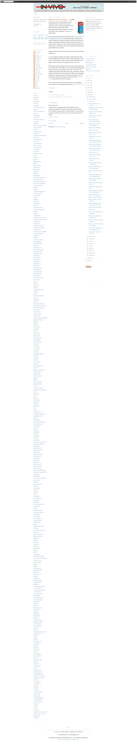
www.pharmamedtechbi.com (68, 739)
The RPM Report (89, 60)
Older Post (81, 123)
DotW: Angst (91, 209)
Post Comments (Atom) (60, 126)
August (90, 239)
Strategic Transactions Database (93, 70)
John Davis (36, 62)
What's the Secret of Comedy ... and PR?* (62, 20)
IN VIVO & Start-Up (90, 58)
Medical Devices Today (91, 66)
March (90, 250)
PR (62, 96)
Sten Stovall (36, 78)
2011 (88, 87)
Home (35, 14)
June (90, 243)
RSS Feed (36, 26)
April (90, 248)
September (91, 236)
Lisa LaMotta (37, 66)
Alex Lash (36, 54)
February (91, 253)
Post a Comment (52, 121)
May (90, 246)
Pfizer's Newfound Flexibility (95, 197)
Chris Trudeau (37, 60)
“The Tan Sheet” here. (79, 84)
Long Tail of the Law (93, 152)
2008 (88, 94)
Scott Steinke (37, 76)
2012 (88, 85)
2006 (88, 260)
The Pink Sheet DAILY (91, 64)
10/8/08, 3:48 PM (53, 117)
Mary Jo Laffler (37, 72)
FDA (54, 96)
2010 (88, 90)
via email (92, 30)
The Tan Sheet (68, 96)
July (90, 241)
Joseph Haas (37, 64)
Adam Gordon (37, 52)
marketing (58, 96)
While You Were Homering (94, 127)
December (91, 97)
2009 (88, 92)
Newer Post (51, 123)
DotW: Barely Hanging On (94, 194)
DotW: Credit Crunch (93, 130)
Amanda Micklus (38, 56)
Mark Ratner (37, 70)
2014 (88, 80)
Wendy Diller (37, 88)
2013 (88, 83)
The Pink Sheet (89, 62)
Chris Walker (52, 88)
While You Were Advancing (94, 207)
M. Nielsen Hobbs (38, 68)
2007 (88, 258)
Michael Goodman (38, 74)
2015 (88, 78)
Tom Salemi (36, 80)
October (91, 101)
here (37, 19)
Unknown (36, 82)
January (90, 255)
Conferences (88, 68)
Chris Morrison (37, 58)
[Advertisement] (93, 276)
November (91, 99)
